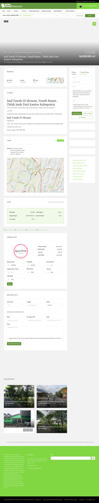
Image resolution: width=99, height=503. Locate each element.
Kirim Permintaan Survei (14, 343)
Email (47, 317)
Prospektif (11, 399)
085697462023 (32, 465)
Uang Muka (29, 262)
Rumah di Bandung (77, 168)
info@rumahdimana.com (35, 468)
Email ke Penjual (77, 113)
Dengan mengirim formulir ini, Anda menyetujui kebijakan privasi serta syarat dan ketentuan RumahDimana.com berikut (36, 339)
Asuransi (48, 269)
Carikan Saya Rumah (46, 11)
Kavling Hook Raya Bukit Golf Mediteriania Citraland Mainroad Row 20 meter (60, 426)
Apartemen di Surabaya (78, 174)
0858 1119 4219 (93, 6)
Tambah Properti (27, 15)
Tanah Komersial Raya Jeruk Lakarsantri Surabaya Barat (54, 401)
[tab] (94, 24)
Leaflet (50, 82)
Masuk (4, 15)
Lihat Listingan (83, 74)
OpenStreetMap (56, 82)
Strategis (46, 399)
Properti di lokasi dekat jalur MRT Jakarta (52, 499)
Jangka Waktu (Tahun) (13, 269)
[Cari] (93, 458)
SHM (15, 399)
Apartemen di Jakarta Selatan (80, 165)
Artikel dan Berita (70, 11)
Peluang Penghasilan (34, 11)
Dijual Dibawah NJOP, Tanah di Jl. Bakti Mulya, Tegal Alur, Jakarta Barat (25, 426)
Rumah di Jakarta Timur (79, 163)
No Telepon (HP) (31, 317)
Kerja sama (82, 499)
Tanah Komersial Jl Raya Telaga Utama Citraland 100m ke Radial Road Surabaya (27, 401)
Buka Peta (61, 140)
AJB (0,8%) (10, 276)
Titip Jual (24, 11)
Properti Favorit (16, 15)
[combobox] (15, 305)
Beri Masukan (38, 499)
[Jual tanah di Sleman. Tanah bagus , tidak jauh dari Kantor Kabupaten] (55, 78)
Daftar (8, 15)
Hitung (9, 284)
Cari (52, 454)
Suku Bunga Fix (50, 262)
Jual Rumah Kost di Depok (79, 171)
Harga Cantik (44, 424)
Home (3, 11)
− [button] (48, 82)
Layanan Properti (57, 11)
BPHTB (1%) (30, 269)
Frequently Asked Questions (70, 499)
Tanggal (29, 302)
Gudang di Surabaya (78, 179)
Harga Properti (10, 262)
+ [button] (48, 80)
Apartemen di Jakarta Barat (80, 160)
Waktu (48, 302)
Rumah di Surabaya (77, 176)
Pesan (8, 324)
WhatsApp (83, 117)
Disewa (16, 11)
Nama (8, 317)
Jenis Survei (10, 302)
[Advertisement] (35, 364)
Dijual (8, 11)
